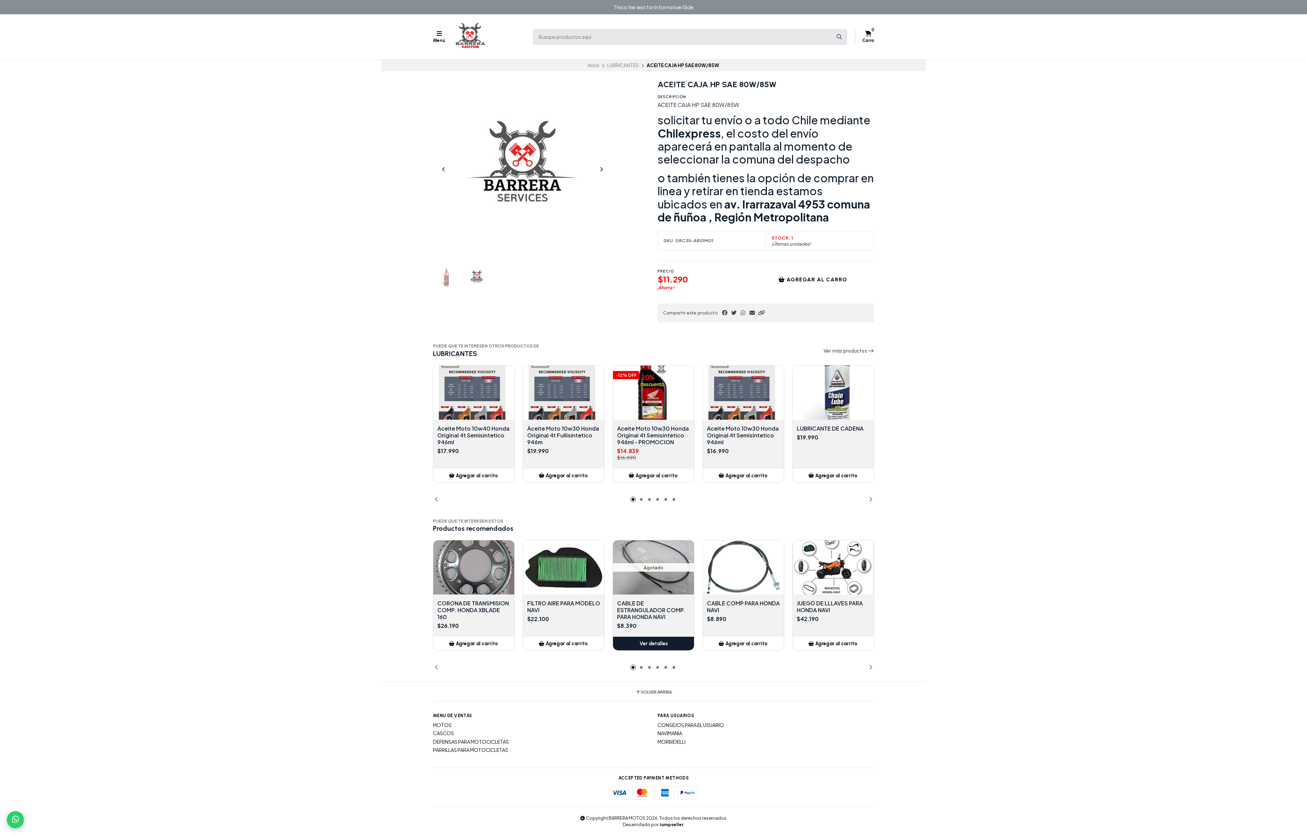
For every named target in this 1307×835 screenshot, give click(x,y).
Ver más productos (845, 351)
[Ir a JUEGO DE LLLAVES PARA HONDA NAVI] (833, 567)
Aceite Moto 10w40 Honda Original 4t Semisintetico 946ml (473, 435)
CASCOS (443, 733)
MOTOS (442, 725)
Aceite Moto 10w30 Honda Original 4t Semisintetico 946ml (743, 435)
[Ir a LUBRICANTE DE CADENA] (833, 393)
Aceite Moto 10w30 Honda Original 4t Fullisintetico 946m (563, 435)
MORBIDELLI (671, 741)
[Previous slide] (443, 169)
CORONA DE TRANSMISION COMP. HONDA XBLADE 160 (473, 610)
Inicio (593, 65)
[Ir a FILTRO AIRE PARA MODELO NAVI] (563, 567)
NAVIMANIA (670, 733)
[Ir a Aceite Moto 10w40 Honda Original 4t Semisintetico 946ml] (473, 393)
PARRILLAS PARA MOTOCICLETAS (470, 749)
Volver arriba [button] (656, 692)
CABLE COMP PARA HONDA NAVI (743, 607)
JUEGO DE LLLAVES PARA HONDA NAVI (830, 607)
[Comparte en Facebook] (724, 312)
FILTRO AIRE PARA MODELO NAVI (563, 607)
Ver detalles (654, 643)
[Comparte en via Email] (752, 312)
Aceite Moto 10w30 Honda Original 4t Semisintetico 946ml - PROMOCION (653, 435)
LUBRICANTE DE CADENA (830, 428)
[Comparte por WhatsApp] (743, 312)
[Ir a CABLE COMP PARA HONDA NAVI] (743, 567)
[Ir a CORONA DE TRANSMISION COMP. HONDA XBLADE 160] (473, 567)
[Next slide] (601, 169)
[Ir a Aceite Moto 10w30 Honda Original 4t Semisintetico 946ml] (743, 393)
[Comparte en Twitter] (733, 312)
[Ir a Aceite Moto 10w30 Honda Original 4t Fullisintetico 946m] (563, 393)
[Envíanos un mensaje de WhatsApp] (15, 819)
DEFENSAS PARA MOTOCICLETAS (471, 741)
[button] (761, 312)
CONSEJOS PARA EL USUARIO (691, 725)
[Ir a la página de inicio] (470, 37)
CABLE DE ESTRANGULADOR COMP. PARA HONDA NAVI (651, 610)
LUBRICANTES (623, 65)
